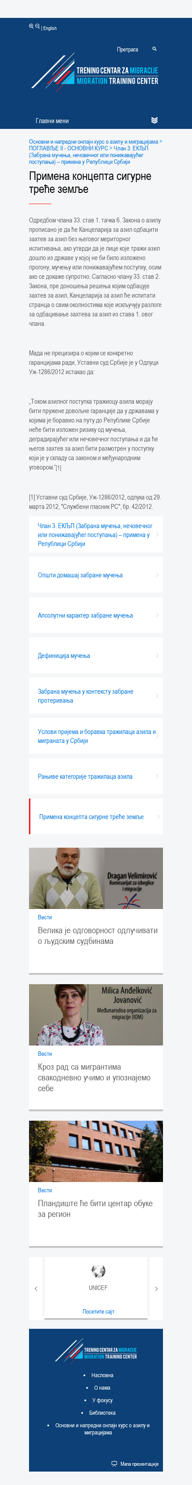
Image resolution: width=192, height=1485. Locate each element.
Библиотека (102, 1412)
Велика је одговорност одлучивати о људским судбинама (98, 935)
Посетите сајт (98, 1311)
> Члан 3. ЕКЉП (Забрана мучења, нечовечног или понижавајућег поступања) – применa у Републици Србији (88, 154)
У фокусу (102, 1400)
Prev (35, 1288)
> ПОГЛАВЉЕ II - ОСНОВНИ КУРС (96, 144)
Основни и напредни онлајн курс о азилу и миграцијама (93, 141)
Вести (45, 917)
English (50, 28)
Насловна (102, 1374)
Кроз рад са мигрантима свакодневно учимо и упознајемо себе (94, 1077)
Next (156, 1288)
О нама (102, 1387)
